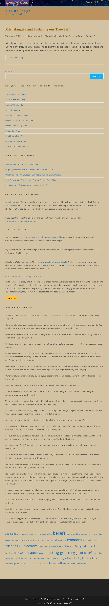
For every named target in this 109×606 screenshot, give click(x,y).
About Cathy (68, 599)
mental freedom (14, 558)
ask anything (47, 534)
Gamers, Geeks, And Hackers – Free (20, 120)
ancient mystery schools (31, 534)
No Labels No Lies (12, 202)
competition (16, 540)
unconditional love (78, 563)
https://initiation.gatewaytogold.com (20, 221)
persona (40, 558)
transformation (42, 564)
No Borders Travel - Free (86, 36)
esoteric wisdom (92, 540)
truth (66, 563)
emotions (74, 539)
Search (8, 71)
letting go (56, 552)
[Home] (6, 14)
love (101, 553)
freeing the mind (65, 546)
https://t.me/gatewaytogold (55, 262)
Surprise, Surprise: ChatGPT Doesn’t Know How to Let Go (29, 169)
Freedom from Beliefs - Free (59, 36)
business (84, 534)
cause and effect (95, 534)
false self (11, 546)
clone (7, 540)
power (47, 558)
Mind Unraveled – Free (14, 136)
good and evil (87, 546)
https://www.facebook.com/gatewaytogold (42, 237)
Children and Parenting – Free (17, 99)
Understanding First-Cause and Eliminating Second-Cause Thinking (33, 175)
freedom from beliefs (47, 546)
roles (25, 563)
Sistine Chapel (16, 14)
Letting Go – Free (12, 131)
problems (54, 558)
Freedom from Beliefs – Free (17, 115)
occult (33, 558)
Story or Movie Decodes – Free (18, 146)
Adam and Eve (13, 533)
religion (94, 558)
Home (27, 599)
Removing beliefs (13, 563)
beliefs (59, 533)
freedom (30, 546)
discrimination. (29, 540)
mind (27, 558)
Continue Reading (18, 58)
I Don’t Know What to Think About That (21, 164)
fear (21, 546)
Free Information (36, 36)
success (32, 564)
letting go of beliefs (79, 553)
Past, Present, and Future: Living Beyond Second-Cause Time (30, 180)
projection (65, 558)
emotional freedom (56, 540)
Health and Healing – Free (16, 125)
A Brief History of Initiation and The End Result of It (26, 185)
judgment (42, 553)
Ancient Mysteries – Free (15, 94)
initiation (31, 552)
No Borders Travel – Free (15, 141)
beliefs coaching (73, 534)
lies (96, 553)
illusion (18, 553)
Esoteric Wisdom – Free (15, 105)
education (42, 540)
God (77, 546)
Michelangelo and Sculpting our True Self (37, 29)
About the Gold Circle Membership (46, 599)
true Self (55, 563)
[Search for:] (101, 1)
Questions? (79, 599)
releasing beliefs (80, 558)
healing (9, 553)
